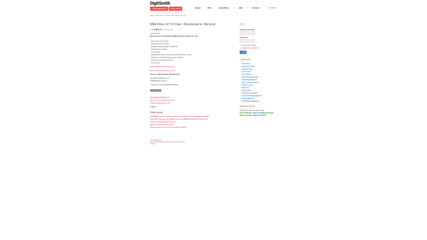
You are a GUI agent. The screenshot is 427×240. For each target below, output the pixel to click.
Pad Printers (246, 90)
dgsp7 (255, 113)
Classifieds (224, 8)
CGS (154, 30)
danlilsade (248, 113)
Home (152, 15)
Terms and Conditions (157, 142)
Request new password (250, 48)
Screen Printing (155, 90)
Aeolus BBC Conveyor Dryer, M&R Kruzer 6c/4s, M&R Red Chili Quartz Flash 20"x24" (179, 119)
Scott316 (262, 115)
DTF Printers (246, 72)
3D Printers (246, 64)
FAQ (209, 8)
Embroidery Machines (250, 77)
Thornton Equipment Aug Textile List (163, 122)
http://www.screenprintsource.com (162, 70)
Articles (176, 142)
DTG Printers (247, 74)
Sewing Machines (248, 98)
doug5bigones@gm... (266, 113)
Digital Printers (247, 69)
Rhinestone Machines (250, 93)
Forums (182, 142)
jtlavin (242, 115)
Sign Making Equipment (250, 101)
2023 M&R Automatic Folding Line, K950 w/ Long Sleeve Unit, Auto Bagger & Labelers (179, 116)
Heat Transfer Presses (250, 82)
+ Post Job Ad (175, 9)
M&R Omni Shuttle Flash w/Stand (161, 124)
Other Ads (245, 88)
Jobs (240, 8)
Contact (255, 8)
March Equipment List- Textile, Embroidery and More (168, 127)
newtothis (249, 115)
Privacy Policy (169, 142)
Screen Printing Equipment (252, 96)
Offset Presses (247, 85)
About (198, 8)
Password (244, 37)
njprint (255, 115)
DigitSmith (160, 3)
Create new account (249, 45)
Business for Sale (248, 66)
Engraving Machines (249, 80)
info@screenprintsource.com (165, 67)
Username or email (247, 30)
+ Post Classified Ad (159, 9)
